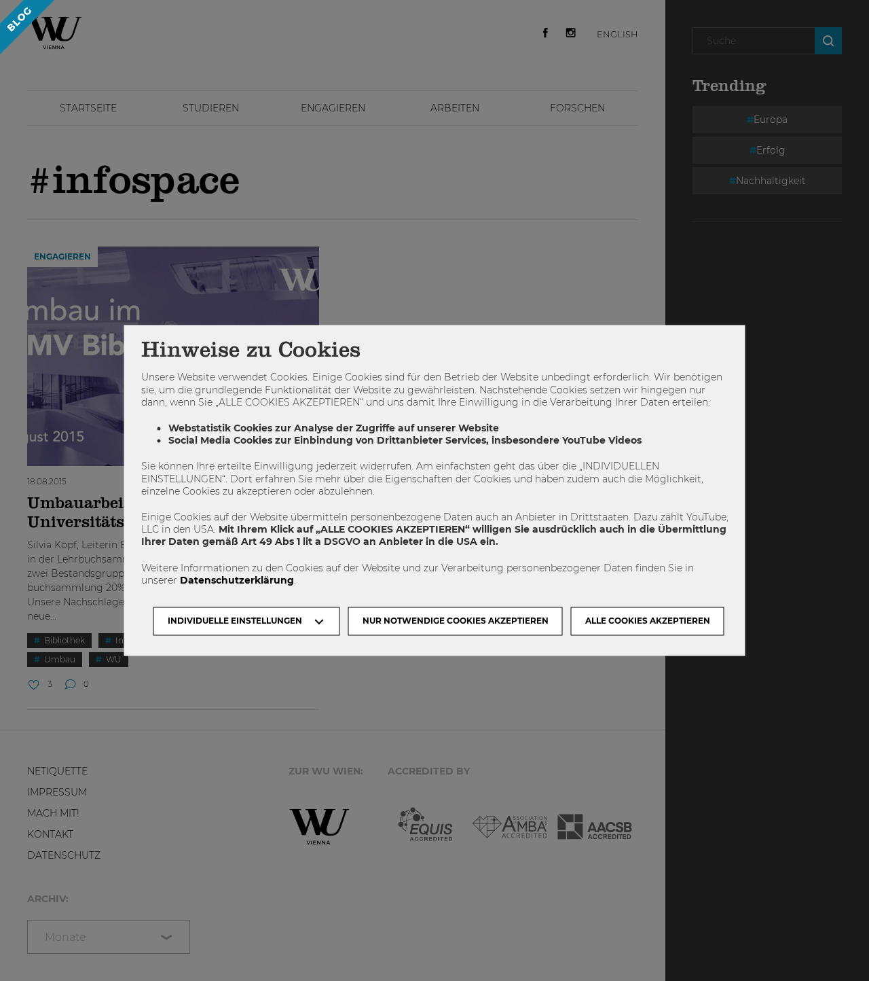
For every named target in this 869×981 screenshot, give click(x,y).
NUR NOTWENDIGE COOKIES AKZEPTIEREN (456, 621)
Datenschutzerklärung (237, 580)
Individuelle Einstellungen (235, 621)
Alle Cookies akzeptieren (647, 621)
